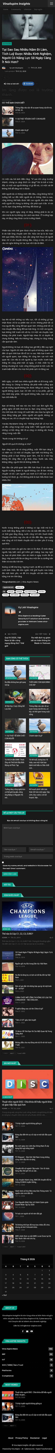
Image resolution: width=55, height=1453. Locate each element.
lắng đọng (25, 595)
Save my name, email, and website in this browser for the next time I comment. (27, 867)
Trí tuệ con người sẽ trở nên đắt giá (28, 1213)
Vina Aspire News (10, 1349)
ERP (3, 1354)
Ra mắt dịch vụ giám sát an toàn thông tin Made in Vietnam (40, 640)
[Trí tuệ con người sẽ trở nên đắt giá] (7, 1216)
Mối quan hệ (34, 595)
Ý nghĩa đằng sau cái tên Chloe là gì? (29, 1008)
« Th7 (4, 1295)
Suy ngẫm (7, 44)
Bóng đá (6, 929)
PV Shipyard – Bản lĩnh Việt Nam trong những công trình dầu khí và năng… (32, 1158)
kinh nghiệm (15, 595)
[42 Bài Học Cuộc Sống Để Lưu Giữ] (15, 696)
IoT (3, 1359)
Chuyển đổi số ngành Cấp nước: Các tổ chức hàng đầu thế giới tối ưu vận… (32, 1169)
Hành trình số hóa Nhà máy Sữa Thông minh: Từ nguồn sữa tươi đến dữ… (33, 1192)
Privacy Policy (21, 1438)
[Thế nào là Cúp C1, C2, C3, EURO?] (27, 916)
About (10, 1438)
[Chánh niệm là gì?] (7, 133)
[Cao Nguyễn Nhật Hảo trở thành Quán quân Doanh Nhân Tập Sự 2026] (7, 1205)
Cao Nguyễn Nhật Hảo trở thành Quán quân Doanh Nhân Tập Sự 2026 (31, 1203)
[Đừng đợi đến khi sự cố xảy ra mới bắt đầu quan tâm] (7, 1137)
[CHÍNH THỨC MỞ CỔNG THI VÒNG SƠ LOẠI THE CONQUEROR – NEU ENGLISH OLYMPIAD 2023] (7, 1000)
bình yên (10, 591)
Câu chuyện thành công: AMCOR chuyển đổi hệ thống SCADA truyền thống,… (33, 1181)
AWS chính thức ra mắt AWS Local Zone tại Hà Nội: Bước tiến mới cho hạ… (33, 1237)
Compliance (7, 1376)
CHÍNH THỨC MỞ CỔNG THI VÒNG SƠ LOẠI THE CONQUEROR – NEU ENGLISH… (33, 998)
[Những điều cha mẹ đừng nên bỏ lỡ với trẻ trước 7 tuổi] (7, 1045)
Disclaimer (35, 1438)
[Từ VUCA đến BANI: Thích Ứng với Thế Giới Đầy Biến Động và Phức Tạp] (15, 750)
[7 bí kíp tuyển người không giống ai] (7, 1126)
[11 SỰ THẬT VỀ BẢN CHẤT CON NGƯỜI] (7, 122)
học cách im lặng (30, 591)
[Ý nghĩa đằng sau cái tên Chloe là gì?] (7, 1011)
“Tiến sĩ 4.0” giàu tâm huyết (25, 1020)
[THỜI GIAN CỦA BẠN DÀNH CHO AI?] (39, 672)
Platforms (6, 1370)
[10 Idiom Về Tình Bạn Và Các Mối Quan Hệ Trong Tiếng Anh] (7, 1034)
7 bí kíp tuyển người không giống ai (28, 1123)
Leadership (7, 1097)
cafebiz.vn (20, 587)
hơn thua (41, 591)
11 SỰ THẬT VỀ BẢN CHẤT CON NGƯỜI (30, 119)
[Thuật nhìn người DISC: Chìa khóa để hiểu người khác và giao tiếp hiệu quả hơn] (27, 1084)
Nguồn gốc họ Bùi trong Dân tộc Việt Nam (31, 963)
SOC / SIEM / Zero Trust (12, 1365)
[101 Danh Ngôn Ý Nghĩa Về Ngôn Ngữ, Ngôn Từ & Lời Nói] (7, 955)
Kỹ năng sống (11, 678)
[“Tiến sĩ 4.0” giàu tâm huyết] (7, 1023)
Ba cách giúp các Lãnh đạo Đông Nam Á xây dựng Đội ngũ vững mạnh (32, 1147)
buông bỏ (19, 591)
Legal (44, 1438)
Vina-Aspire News (30, 581)
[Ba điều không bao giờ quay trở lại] (15, 672)
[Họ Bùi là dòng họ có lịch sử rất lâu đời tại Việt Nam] (7, 978)
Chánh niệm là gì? (22, 130)
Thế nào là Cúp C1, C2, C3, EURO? (17, 933)
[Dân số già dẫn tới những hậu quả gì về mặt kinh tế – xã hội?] (7, 989)
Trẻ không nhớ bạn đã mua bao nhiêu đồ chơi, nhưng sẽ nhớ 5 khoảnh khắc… (32, 1226)
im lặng (5, 595)
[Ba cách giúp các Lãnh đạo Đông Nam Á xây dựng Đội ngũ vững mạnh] (7, 1149)
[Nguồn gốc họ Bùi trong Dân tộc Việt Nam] (7, 966)
